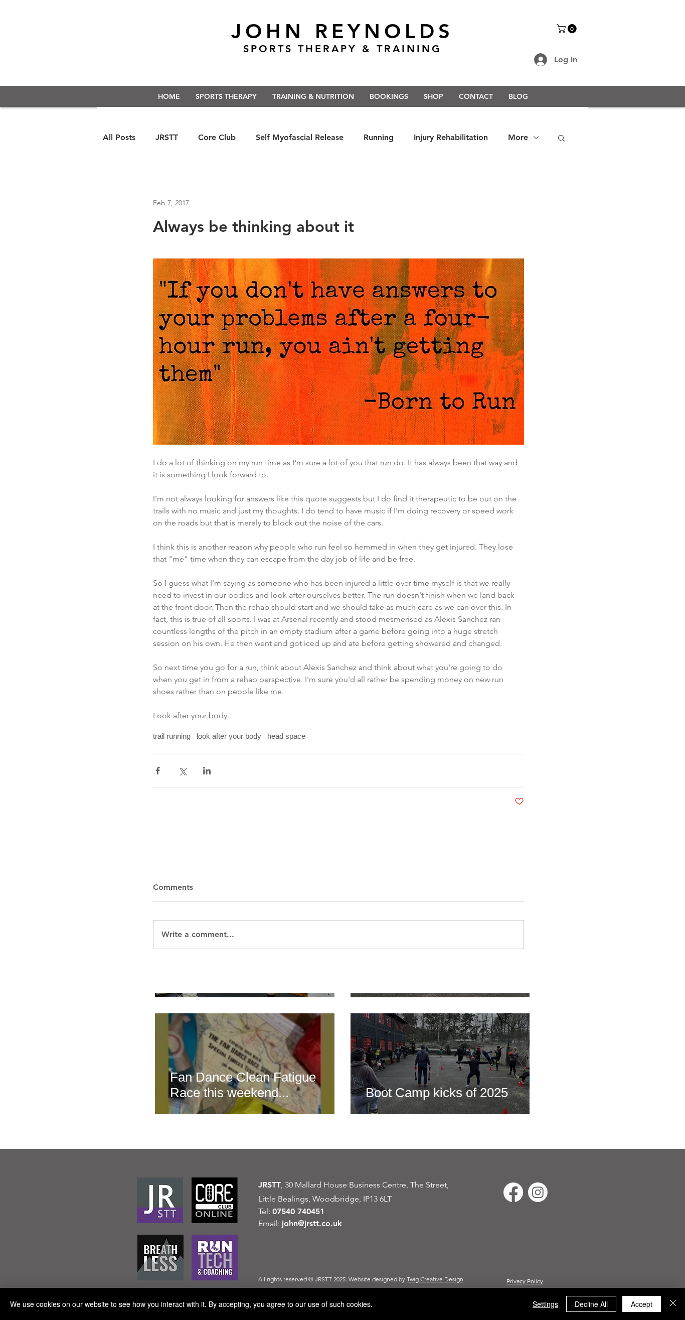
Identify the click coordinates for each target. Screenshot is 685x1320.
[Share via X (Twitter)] (182, 770)
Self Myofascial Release (300, 137)
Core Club (217, 137)
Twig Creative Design (435, 1279)
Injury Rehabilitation (451, 137)
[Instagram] (538, 1192)
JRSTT (166, 137)
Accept (641, 1304)
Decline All (591, 1304)
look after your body (229, 736)
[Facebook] (513, 1192)
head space (286, 736)
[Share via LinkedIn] (207, 770)
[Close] (673, 1304)
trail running (172, 736)
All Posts (119, 137)
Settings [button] (545, 1304)
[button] (568, 28)
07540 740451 (298, 1211)
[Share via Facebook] (157, 770)
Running (379, 137)
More (518, 137)
